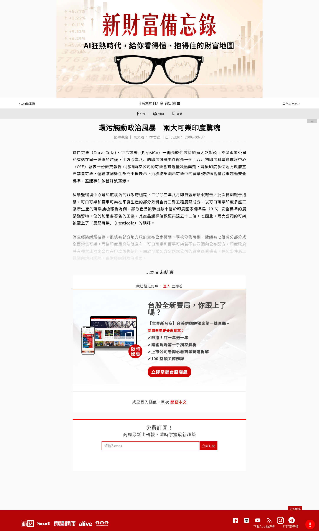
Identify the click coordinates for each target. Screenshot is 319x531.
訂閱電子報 (290, 526)
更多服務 (295, 509)
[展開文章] (178, 103)
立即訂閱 (208, 446)
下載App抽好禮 (264, 526)
